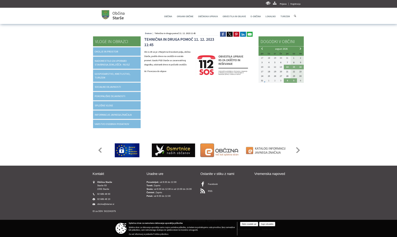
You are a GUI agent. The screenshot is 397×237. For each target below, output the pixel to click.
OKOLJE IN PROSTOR (106, 51)
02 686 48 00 (103, 194)
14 (287, 66)
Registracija (295, 4)
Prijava (283, 4)
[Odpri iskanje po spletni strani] (295, 16)
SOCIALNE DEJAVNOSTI (108, 87)
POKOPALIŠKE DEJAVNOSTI (110, 96)
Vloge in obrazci (111, 41)
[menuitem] (168, 16)
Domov (148, 33)
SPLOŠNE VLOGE (104, 105)
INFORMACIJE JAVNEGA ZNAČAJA (113, 114)
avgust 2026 (281, 48)
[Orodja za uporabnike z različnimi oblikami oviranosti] (268, 3)
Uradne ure (155, 174)
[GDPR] (127, 150)
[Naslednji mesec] (300, 48)
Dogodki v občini (278, 41)
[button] (100, 150)
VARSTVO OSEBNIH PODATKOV (112, 124)
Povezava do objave (156, 71)
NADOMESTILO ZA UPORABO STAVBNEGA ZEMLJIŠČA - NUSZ (112, 62)
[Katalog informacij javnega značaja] (266, 150)
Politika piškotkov (160, 234)
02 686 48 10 (103, 199)
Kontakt (98, 174)
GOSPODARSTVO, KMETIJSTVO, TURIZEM (112, 75)
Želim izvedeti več (249, 224)
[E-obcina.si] (219, 150)
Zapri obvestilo (267, 224)
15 (294, 66)
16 (300, 66)
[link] (223, 34)
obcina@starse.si (105, 204)
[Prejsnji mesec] (262, 48)
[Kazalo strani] (274, 3)
